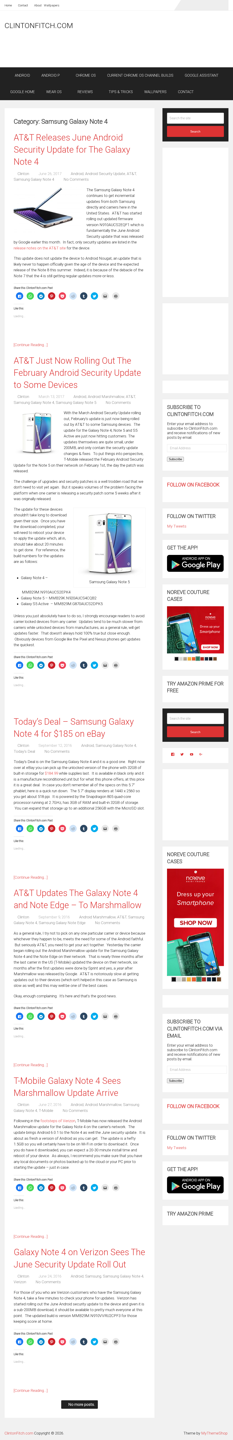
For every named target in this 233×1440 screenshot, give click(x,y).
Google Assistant (201, 75)
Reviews (85, 92)
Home (8, 5)
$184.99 (51, 773)
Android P (50, 75)
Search (195, 131)
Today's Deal (24, 751)
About (37, 5)
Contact (22, 5)
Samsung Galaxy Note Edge (62, 922)
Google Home (22, 92)
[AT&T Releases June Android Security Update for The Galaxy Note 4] (48, 210)
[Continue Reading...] (31, 344)
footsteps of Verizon (58, 1121)
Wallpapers (51, 5)
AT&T (131, 173)
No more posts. (81, 1404)
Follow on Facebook (193, 485)
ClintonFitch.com (39, 25)
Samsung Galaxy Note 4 (34, 179)
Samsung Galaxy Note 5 (76, 402)
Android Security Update (105, 173)
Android (22, 75)
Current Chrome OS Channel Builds (140, 75)
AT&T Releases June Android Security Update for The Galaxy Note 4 (72, 150)
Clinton (23, 173)
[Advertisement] (145, 55)
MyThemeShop (214, 1433)
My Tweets (176, 526)
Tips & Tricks (120, 92)
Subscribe (175, 459)
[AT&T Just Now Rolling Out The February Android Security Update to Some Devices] (36, 433)
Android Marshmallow (106, 396)
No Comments (76, 179)
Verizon (20, 1282)
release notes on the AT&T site (40, 248)
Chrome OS (85, 75)
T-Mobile (46, 1110)
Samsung (93, 1276)
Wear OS (54, 92)
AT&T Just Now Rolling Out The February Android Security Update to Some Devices (77, 373)
